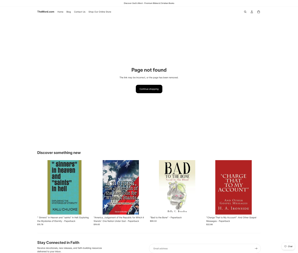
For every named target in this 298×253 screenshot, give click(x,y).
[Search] (245, 11)
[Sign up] (256, 248)
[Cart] (258, 11)
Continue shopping (149, 89)
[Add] (87, 210)
